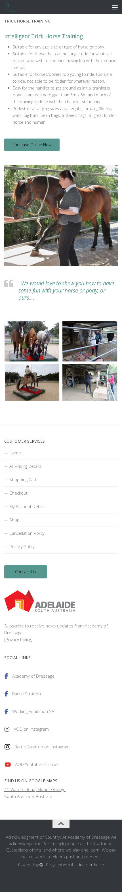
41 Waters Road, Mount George (35, 789)
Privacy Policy (22, 546)
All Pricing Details (25, 466)
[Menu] (115, 7)
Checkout (18, 493)
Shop (14, 520)
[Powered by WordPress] (41, 865)
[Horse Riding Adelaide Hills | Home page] (13, 7)
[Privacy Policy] (18, 639)
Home (15, 453)
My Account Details (27, 506)
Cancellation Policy (27, 533)
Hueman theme (90, 864)
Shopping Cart (23, 479)
